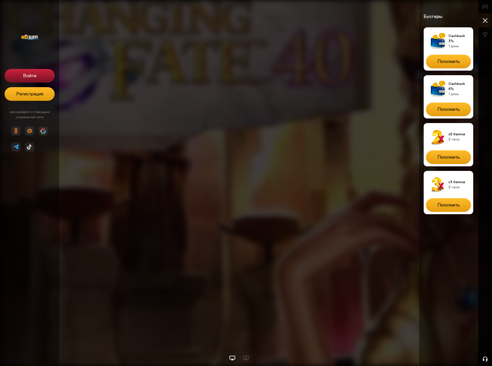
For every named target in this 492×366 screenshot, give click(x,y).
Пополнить (448, 61)
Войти (29, 75)
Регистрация (29, 94)
